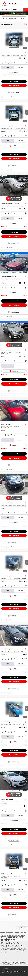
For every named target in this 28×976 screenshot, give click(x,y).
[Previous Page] (16, 928)
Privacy (17, 970)
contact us (3, 952)
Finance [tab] (20, 67)
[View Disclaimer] (14, 62)
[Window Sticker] (26, 659)
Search (22, 18)
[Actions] (25, 53)
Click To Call (14, 81)
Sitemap (14, 970)
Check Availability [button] (14, 85)
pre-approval (14, 949)
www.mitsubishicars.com (10, 972)
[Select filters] (23, 24)
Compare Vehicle (8, 96)
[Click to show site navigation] (25, 10)
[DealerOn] (5, 968)
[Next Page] (18, 928)
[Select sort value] (26, 24)
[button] (5, 10)
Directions (15, 9)
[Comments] (26, 63)
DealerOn (10, 970)
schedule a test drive (21, 948)
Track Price (15, 73)
